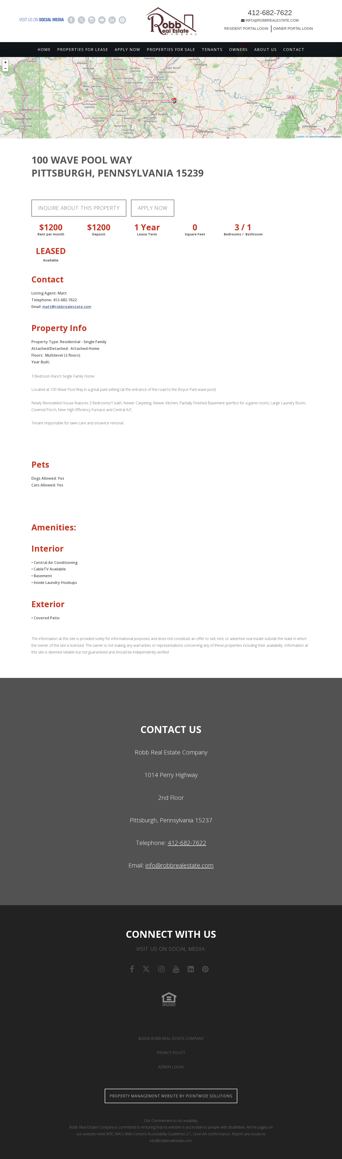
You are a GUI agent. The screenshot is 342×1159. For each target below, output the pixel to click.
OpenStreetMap (318, 136)
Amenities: (53, 527)
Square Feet (195, 234)
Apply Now (127, 49)
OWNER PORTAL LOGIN (292, 29)
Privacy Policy (171, 1052)
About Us (265, 49)
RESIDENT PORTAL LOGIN (246, 29)
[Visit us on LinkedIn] (112, 20)
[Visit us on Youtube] (102, 20)
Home (44, 49)
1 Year (147, 227)
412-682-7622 (270, 13)
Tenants (212, 49)
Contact (294, 49)
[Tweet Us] (81, 20)
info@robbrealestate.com (179, 865)
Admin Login (171, 1066)
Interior (47, 548)
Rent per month (50, 234)
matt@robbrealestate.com (66, 306)
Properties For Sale (171, 49)
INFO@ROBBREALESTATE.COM (272, 20)
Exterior (47, 604)
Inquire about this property (79, 207)
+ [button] (5, 62)
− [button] (5, 68)
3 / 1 (243, 227)
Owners (238, 49)
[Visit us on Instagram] (91, 20)
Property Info (59, 328)
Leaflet (300, 136)
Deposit (98, 234)
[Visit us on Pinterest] (122, 20)
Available (50, 260)
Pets (40, 464)
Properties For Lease (82, 49)
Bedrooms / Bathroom (243, 234)
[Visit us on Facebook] (71, 20)
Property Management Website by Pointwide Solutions (171, 1096)
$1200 (51, 227)
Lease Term (147, 234)
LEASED (51, 251)
